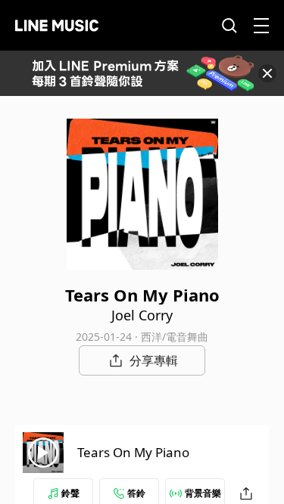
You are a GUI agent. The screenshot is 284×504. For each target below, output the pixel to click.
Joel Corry (142, 315)
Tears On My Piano (133, 452)
